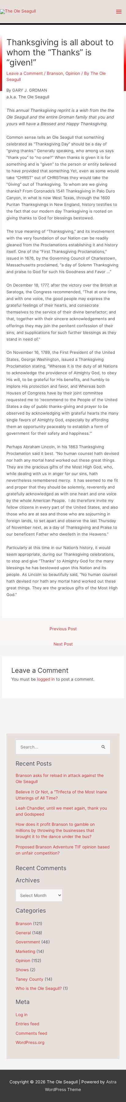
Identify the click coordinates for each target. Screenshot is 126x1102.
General (23, 932)
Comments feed (31, 1033)
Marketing (25, 951)
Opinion (72, 73)
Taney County (29, 979)
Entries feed (27, 1023)
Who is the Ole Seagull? (39, 988)
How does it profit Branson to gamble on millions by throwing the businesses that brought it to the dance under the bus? (55, 830)
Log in (22, 1014)
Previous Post (63, 628)
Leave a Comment (24, 73)
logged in (46, 679)
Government (28, 941)
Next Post (63, 644)
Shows (22, 969)
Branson (55, 73)
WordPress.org (30, 1042)
